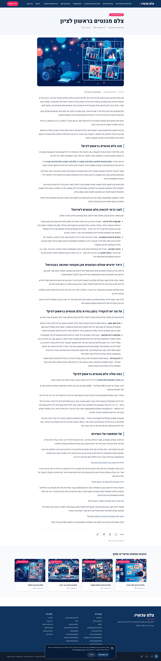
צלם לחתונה (105, 252)
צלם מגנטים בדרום (96, 634)
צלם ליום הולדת (96, 631)
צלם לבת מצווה (86, 161)
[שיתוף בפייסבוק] (109, 534)
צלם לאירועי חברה (54, 161)
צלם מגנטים (77, 3)
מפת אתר (49, 634)
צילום (100, 624)
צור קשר (30, 3)
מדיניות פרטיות (47, 624)
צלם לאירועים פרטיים (124, 3)
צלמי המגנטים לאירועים (109, 380)
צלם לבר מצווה (69, 161)
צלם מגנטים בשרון (96, 644)
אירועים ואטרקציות (51, 3)
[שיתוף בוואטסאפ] (116, 534)
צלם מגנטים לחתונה (102, 161)
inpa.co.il (19, 656)
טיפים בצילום (65, 3)
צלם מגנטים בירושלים (71, 637)
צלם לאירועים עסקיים (92, 3)
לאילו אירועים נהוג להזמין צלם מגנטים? (107, 462)
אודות (38, 3)
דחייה (91, 654)
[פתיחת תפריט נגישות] (156, 656)
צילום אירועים (108, 3)
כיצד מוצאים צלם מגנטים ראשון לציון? (108, 481)
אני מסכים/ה (102, 654)
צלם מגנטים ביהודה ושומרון (93, 637)
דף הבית (121, 92)
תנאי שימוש (48, 627)
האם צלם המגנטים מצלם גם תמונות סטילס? (105, 516)
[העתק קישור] (97, 534)
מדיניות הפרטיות (80, 650)
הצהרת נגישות (48, 631)
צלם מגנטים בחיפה (72, 634)
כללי (76, 621)
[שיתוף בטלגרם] (103, 534)
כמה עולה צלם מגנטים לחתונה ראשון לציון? (106, 501)
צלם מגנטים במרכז (116, 15)
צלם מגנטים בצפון (72, 641)
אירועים (99, 618)
